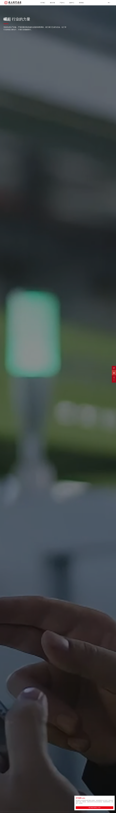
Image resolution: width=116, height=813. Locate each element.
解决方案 (52, 2)
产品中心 (62, 2)
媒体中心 (71, 2)
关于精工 (42, 2)
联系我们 (81, 2)
